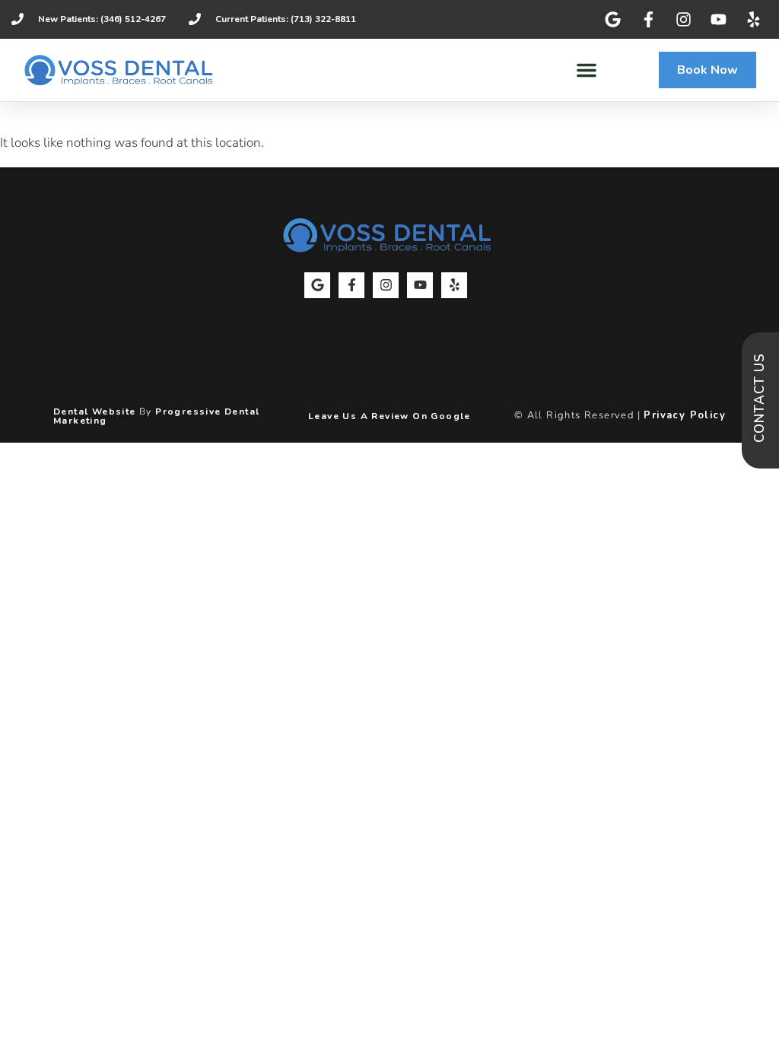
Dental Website (94, 411)
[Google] (317, 285)
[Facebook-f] (351, 285)
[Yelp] (454, 285)
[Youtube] (420, 285)
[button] (587, 70)
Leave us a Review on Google (389, 416)
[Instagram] (386, 285)
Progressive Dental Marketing (156, 416)
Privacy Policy (685, 415)
